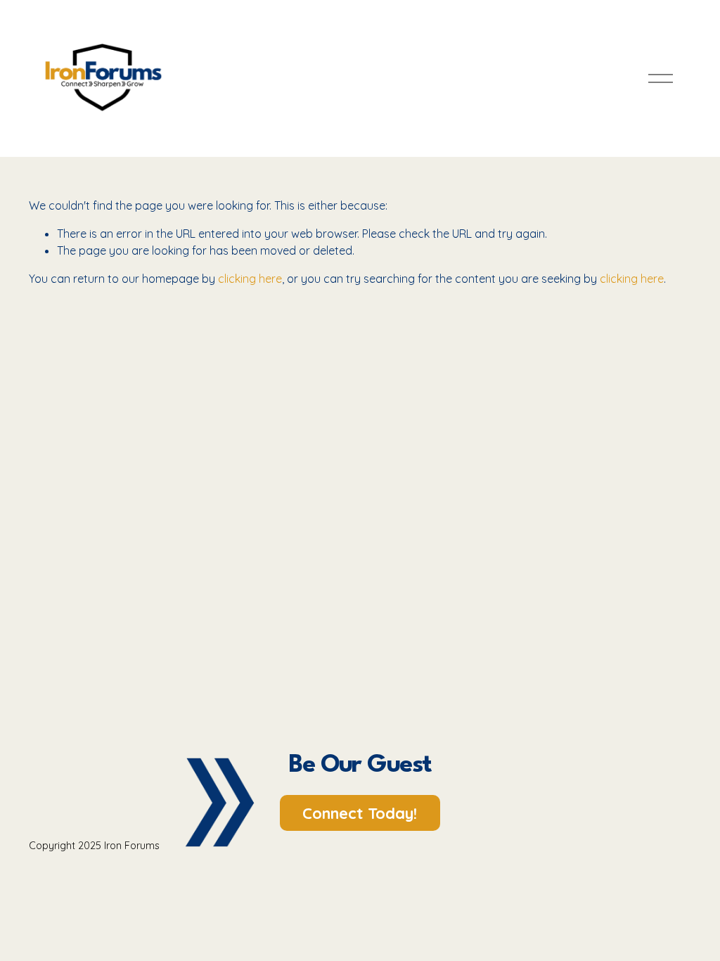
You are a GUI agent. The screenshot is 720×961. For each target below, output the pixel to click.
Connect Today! (359, 813)
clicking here (250, 279)
